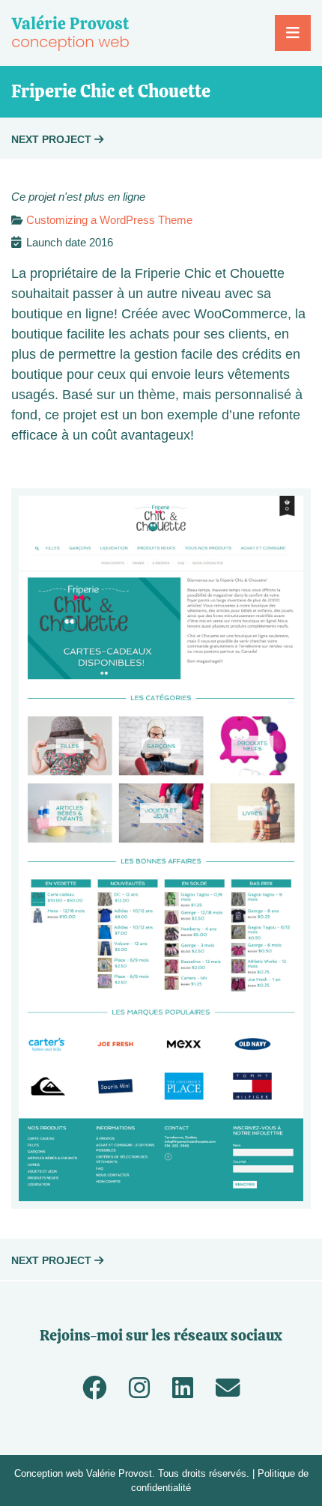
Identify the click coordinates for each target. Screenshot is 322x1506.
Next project (52, 139)
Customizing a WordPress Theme (109, 219)
